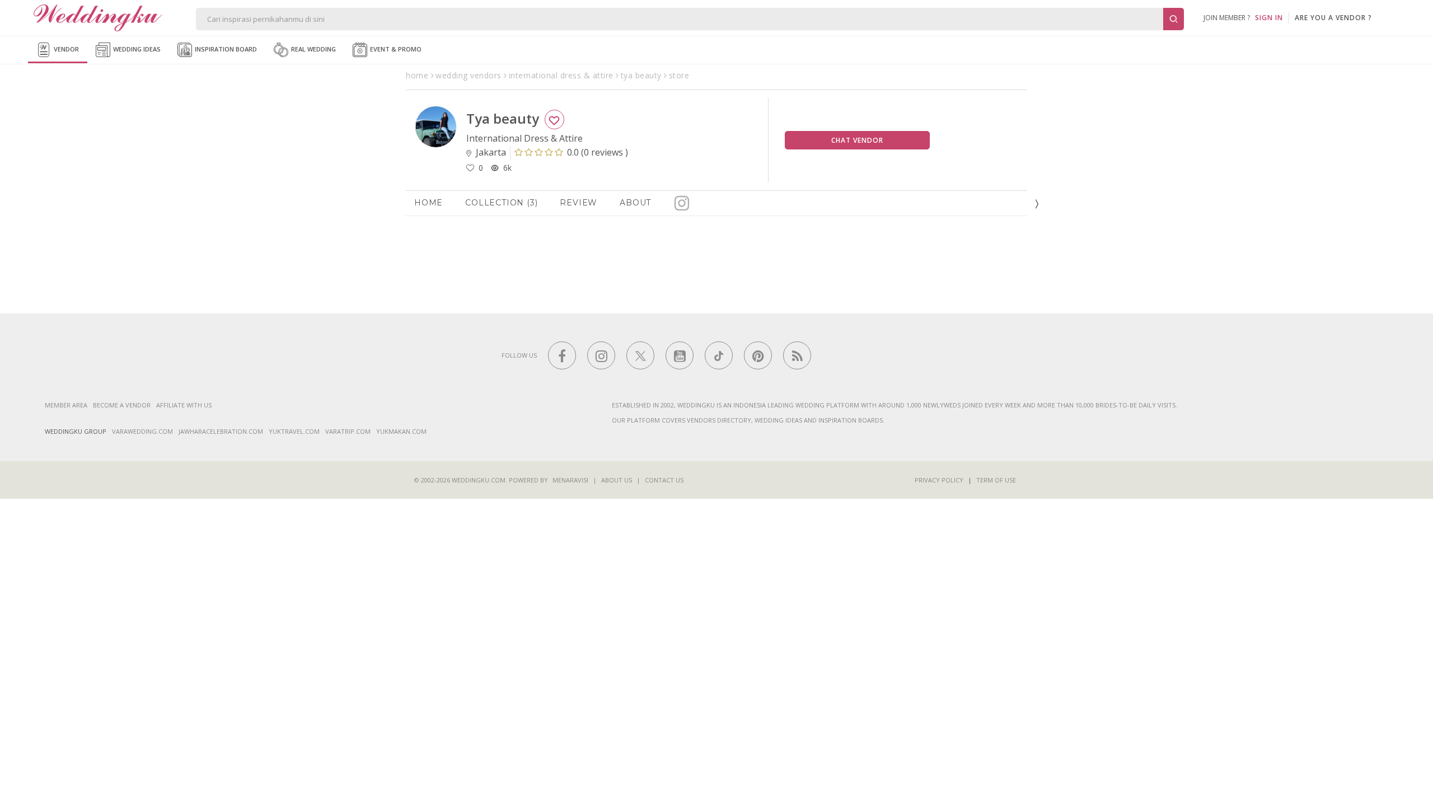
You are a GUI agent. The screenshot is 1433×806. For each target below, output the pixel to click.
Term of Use (996, 480)
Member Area (66, 405)
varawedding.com (142, 431)
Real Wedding (312, 49)
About (635, 203)
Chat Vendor (857, 140)
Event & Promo (395, 49)
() (597, 152)
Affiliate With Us (184, 405)
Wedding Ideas (136, 49)
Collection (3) (501, 203)
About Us (616, 480)
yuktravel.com (294, 431)
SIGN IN (1269, 17)
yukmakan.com (401, 431)
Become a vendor (122, 405)
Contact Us (664, 480)
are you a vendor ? (1333, 17)
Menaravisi (570, 480)
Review (578, 203)
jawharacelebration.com (221, 431)
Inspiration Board (225, 49)
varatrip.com (348, 431)
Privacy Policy (939, 480)
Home (428, 203)
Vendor (65, 49)
